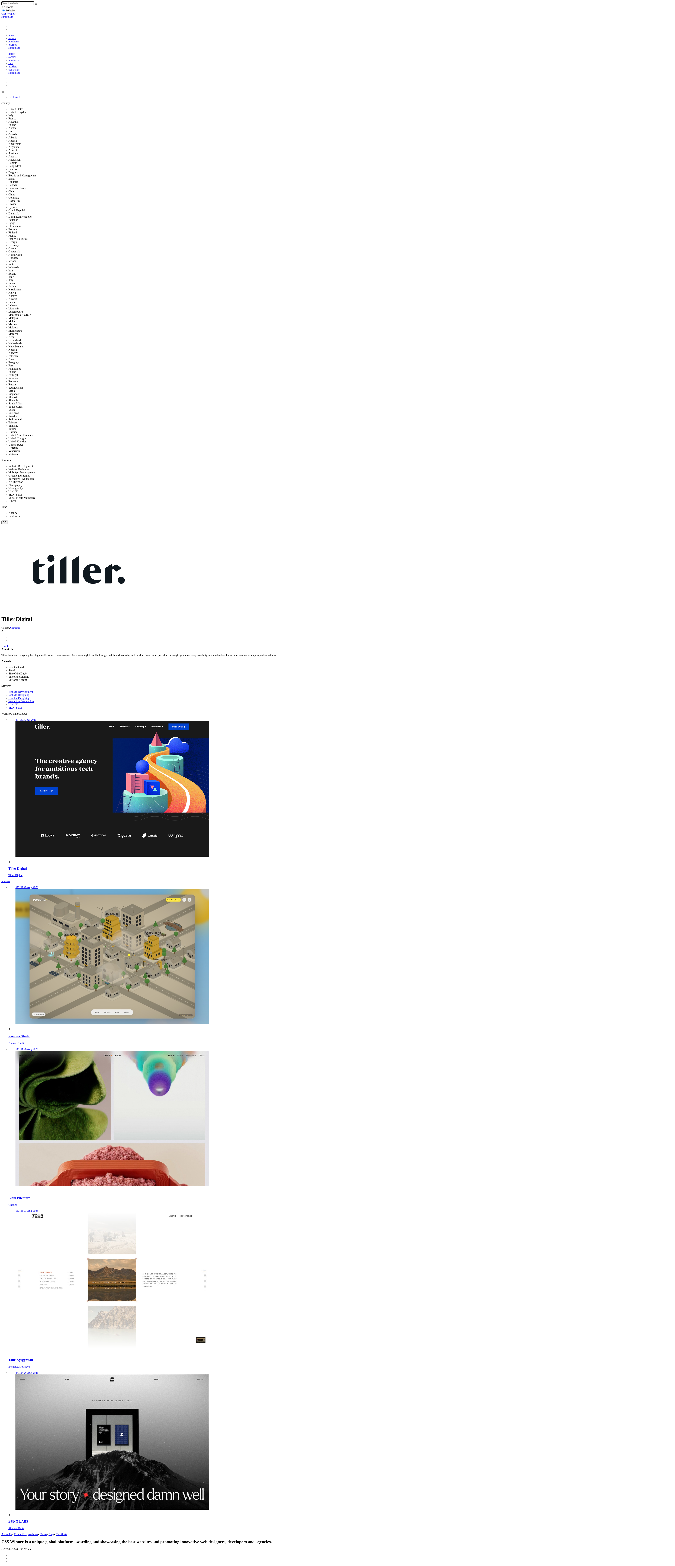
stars (10, 63)
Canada (15, 627)
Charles (12, 1204)
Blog (51, 1534)
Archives (33, 1534)
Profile (9, 6)
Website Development (20, 691)
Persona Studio (19, 1036)
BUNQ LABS (18, 1521)
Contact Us (20, 1534)
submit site (7, 16)
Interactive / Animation (21, 701)
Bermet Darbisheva (19, 1366)
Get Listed (14, 97)
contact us (14, 69)
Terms (43, 1534)
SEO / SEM (15, 707)
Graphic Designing (19, 698)
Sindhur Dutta (16, 1528)
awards (12, 38)
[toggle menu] (2, 92)
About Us (6, 1534)
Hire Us (5, 646)
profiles (12, 44)
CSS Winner (8, 13)
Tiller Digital (17, 868)
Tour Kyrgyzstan (20, 1360)
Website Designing (18, 694)
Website (10, 10)
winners (5, 881)
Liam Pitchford (19, 1198)
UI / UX (13, 704)
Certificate (61, 1534)
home (11, 35)
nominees (13, 41)
